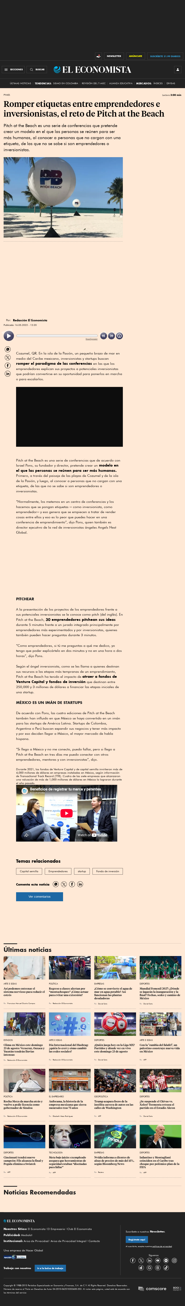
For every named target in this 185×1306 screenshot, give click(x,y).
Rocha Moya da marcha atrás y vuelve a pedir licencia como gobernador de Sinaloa (23, 1105)
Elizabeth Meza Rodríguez (63, 1116)
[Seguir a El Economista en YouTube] (157, 1260)
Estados (8, 1040)
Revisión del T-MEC (94, 83)
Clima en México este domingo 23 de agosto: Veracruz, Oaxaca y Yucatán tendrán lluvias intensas (24, 1049)
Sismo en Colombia (65, 83)
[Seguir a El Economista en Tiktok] (166, 1267)
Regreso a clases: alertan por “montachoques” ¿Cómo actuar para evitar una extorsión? (69, 992)
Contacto (94, 1241)
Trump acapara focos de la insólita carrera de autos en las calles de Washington (114, 1105)
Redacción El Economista (63, 1003)
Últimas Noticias (20, 83)
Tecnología (56, 1152)
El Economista (37, 1229)
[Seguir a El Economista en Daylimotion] (141, 1267)
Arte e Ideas (10, 983)
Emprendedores (58, 871)
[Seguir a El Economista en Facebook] (132, 1260)
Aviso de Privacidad (36, 1241)
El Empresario (56, 1096)
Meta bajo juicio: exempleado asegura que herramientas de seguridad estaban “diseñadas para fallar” (68, 1162)
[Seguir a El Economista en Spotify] (166, 1260)
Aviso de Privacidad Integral (68, 1241)
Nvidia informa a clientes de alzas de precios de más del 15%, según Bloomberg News (114, 1161)
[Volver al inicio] (59, 1220)
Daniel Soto (102, 1004)
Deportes (145, 983)
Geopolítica (101, 1096)
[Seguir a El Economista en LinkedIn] (149, 1260)
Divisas (171, 83)
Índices (158, 83)
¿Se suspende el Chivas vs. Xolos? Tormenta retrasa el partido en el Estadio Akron (157, 1105)
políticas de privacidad (162, 1246)
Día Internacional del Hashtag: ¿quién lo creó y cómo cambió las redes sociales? (69, 1048)
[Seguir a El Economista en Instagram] (174, 1260)
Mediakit (26, 1235)
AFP (144, 1060)
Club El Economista (79, 1229)
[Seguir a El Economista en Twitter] (141, 1260)
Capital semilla (29, 871)
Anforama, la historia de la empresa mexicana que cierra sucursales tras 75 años (68, 1105)
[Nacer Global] (15, 1257)
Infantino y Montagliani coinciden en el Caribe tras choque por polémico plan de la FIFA (160, 1162)
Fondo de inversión (107, 871)
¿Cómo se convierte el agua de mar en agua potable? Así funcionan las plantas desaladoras (113, 993)
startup (82, 871)
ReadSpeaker (92, 339)
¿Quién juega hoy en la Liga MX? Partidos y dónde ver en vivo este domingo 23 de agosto (114, 1048)
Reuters (101, 1172)
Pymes (7, 95)
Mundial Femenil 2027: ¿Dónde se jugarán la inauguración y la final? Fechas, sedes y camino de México (160, 993)
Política (53, 983)
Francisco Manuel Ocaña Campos (21, 1003)
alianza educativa (120, 83)
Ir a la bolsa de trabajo (50, 1268)
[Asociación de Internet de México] (177, 1289)
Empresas (99, 983)
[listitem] (9, 336)
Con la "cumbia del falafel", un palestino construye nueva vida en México (160, 1048)
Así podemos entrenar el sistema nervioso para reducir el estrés (24, 992)
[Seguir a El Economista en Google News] (149, 1267)
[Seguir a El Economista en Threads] (157, 1267)
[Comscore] (152, 1289)
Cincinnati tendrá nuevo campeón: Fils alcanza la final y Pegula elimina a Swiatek (24, 1161)
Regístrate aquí (136, 1239)
